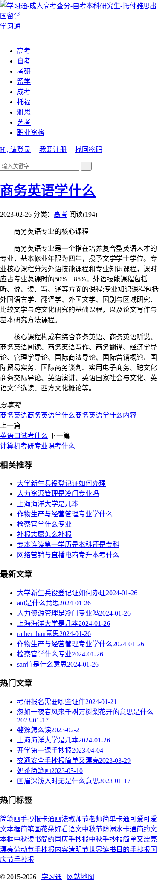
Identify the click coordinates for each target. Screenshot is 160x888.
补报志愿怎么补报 (44, 534)
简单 (109, 818)
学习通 (51, 876)
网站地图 (80, 876)
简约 (48, 839)
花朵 (48, 829)
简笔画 (10, 818)
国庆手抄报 (72, 839)
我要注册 (53, 149)
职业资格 (30, 132)
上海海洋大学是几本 (48, 503)
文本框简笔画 (20, 829)
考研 (24, 71)
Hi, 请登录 (15, 149)
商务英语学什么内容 (106, 415)
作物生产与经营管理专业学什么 (65, 514)
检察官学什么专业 (44, 524)
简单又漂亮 (140, 839)
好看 (61, 829)
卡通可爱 (129, 818)
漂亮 (7, 849)
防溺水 (112, 829)
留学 (24, 81)
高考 (24, 50)
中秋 (20, 839)
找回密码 (88, 149)
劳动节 (24, 849)
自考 (24, 61)
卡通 (48, 818)
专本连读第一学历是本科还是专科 (68, 544)
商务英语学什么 (48, 190)
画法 (61, 818)
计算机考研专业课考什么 (37, 446)
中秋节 (92, 829)
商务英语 (13, 415)
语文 (75, 829)
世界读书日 (106, 849)
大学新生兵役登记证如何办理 (61, 483)
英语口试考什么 (24, 435)
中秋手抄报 (106, 839)
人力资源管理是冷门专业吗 (58, 493)
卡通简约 (136, 829)
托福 (24, 102)
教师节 (78, 818)
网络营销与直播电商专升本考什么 (68, 555)
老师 (95, 818)
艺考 (24, 122)
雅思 (24, 112)
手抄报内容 (51, 849)
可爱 (150, 818)
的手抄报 (136, 849)
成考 (24, 91)
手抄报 (30, 818)
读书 (34, 839)
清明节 (78, 849)
